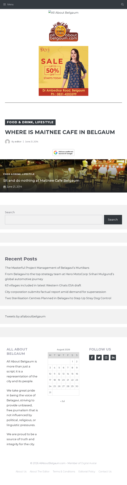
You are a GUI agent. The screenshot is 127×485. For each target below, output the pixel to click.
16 (77, 373)
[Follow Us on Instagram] (106, 357)
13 (63, 373)
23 (77, 380)
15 (72, 373)
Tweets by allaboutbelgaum (25, 316)
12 (59, 373)
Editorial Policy (86, 471)
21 (68, 380)
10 (50, 373)
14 (68, 373)
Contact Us (105, 471)
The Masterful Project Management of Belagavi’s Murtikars (47, 267)
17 (50, 380)
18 (55, 380)
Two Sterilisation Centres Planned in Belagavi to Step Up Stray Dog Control (58, 298)
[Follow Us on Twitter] (99, 357)
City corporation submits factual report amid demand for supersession (55, 291)
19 (59, 380)
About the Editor (39, 471)
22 (72, 380)
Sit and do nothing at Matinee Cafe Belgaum (41, 181)
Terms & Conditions (64, 471)
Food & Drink (20, 122)
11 (54, 373)
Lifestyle (44, 122)
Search (10, 212)
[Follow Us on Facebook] (92, 357)
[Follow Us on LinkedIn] (113, 357)
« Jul (62, 401)
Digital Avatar (89, 463)
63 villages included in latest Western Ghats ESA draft (43, 285)
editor (18, 141)
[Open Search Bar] (122, 4)
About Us (21, 471)
